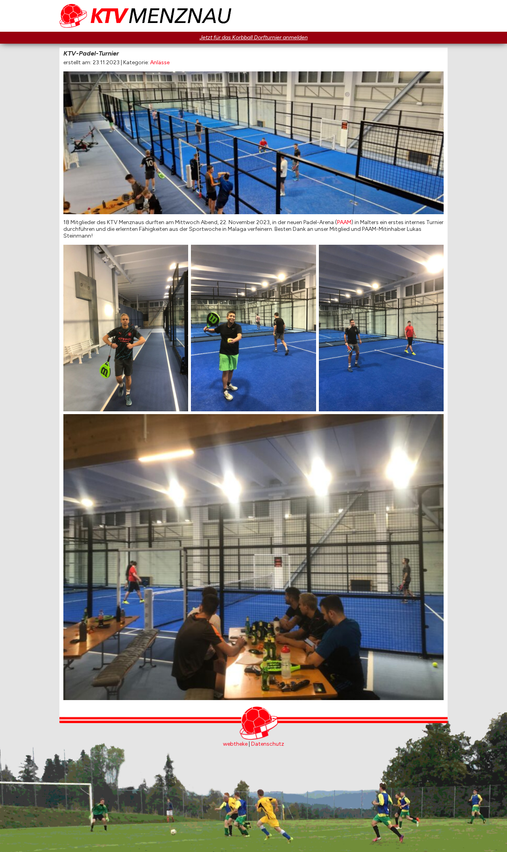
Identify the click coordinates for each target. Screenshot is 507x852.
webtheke (235, 744)
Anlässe (160, 62)
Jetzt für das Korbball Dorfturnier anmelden (254, 37)
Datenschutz (267, 744)
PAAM (344, 222)
